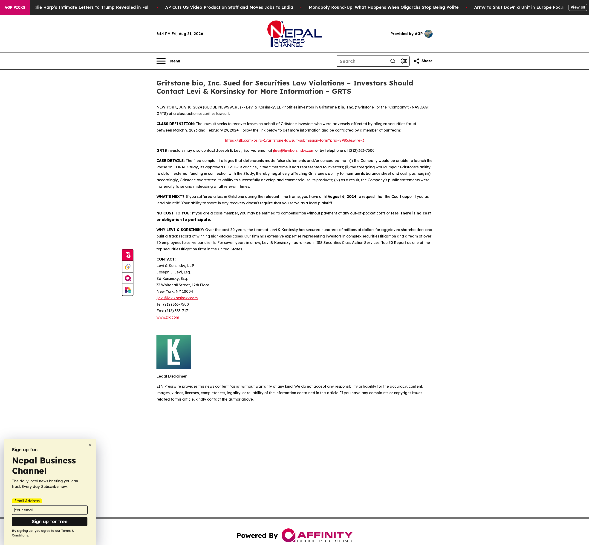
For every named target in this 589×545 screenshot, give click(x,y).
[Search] (392, 61)
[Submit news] (127, 255)
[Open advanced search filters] (403, 61)
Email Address (27, 500)
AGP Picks (15, 7)
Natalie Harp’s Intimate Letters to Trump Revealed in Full (88, 7)
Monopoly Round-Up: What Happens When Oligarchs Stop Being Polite (384, 7)
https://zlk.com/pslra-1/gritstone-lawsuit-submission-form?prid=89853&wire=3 (294, 140)
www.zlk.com (167, 317)
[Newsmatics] (127, 290)
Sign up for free (49, 521)
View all (578, 7)
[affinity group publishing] (127, 278)
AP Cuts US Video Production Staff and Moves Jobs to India (229, 7)
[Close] (90, 445)
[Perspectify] (127, 266)
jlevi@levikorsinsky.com (293, 150)
